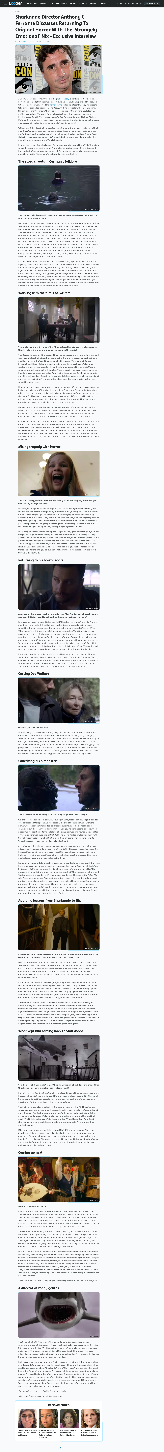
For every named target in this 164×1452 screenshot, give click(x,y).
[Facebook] (117, 4)
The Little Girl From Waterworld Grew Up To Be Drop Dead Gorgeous (47, 1433)
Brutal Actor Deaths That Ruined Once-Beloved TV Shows (68, 1432)
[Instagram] (129, 4)
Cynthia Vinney (23, 41)
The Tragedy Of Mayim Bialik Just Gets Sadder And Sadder (27, 1432)
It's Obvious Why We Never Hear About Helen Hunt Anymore (89, 1432)
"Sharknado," (63, 98)
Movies (44, 3)
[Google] (137, 4)
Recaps (73, 3)
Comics (83, 3)
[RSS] (141, 4)
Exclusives (32, 3)
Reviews (94, 3)
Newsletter (154, 3)
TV (52, 3)
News (103, 3)
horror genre (56, 105)
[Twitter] (125, 4)
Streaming (61, 3)
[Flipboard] (133, 4)
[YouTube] (121, 4)
